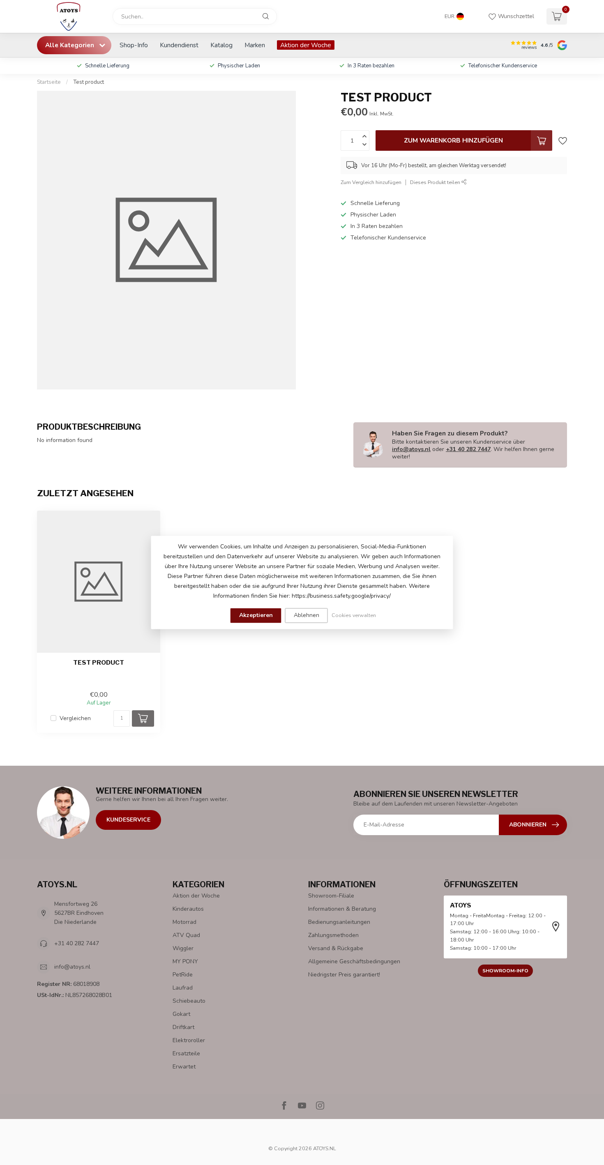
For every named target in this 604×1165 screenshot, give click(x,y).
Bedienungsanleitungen (339, 922)
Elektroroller (189, 1040)
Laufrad (183, 988)
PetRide (183, 975)
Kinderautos (188, 909)
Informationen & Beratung (342, 909)
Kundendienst (179, 45)
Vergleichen (75, 718)
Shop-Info (134, 45)
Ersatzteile (186, 1053)
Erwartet (184, 1067)
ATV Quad (186, 935)
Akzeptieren (256, 615)
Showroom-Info (505, 970)
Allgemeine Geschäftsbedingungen (354, 961)
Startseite (49, 82)
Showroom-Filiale (331, 896)
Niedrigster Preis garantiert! (344, 975)
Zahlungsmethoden (333, 935)
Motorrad (184, 922)
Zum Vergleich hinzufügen (371, 182)
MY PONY (185, 961)
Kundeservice (128, 820)
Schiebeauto (189, 1001)
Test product (88, 82)
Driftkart (183, 1027)
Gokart (181, 1014)
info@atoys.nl (411, 449)
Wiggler (183, 948)
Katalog (221, 45)
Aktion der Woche (305, 45)
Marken (254, 45)
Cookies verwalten (354, 615)
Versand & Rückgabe (335, 948)
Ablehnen (306, 615)
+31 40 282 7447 (468, 449)
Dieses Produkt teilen (435, 182)
